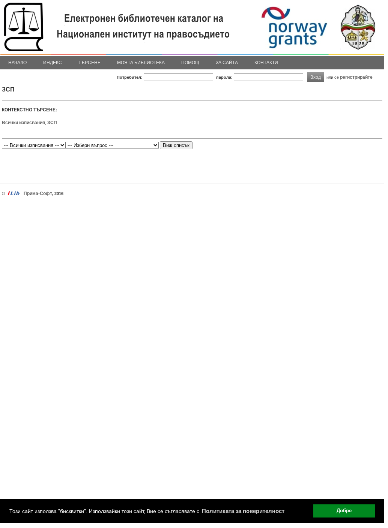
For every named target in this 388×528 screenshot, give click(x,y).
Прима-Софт (38, 193)
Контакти (266, 62)
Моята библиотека (141, 62)
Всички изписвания (23, 122)
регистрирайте (356, 77)
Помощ (190, 62)
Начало (17, 62)
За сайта (227, 62)
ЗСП (52, 122)
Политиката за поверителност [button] (243, 511)
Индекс (52, 62)
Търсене (89, 62)
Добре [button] (344, 510)
